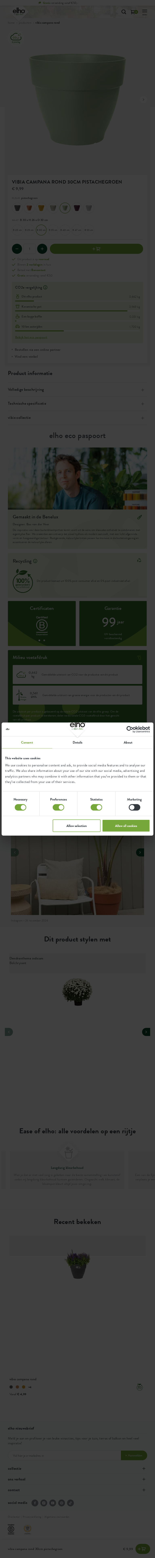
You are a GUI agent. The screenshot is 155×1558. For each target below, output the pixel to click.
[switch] (58, 807)
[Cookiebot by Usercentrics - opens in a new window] (132, 729)
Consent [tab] (27, 742)
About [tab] (128, 742)
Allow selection (76, 825)
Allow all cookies (126, 825)
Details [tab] (78, 742)
